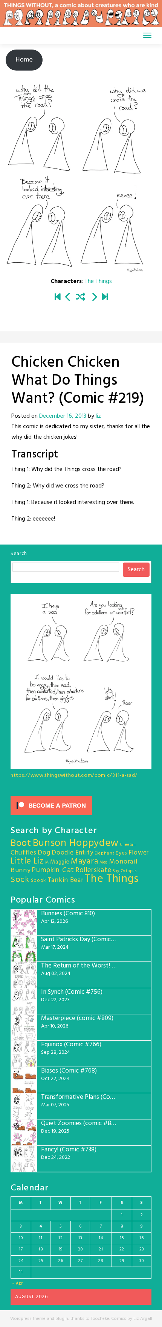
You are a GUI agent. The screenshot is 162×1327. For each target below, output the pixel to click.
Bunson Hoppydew (76, 843)
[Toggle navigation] (147, 35)
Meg (103, 862)
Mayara (84, 861)
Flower (138, 853)
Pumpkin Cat (53, 870)
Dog (44, 853)
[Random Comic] (80, 298)
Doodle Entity (72, 853)
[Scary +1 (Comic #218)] (68, 298)
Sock (20, 879)
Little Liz (27, 861)
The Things (98, 281)
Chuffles (24, 853)
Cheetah (128, 845)
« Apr (17, 1283)
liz (98, 416)
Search (19, 554)
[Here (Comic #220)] (94, 298)
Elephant (105, 853)
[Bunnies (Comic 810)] (105, 298)
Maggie (59, 862)
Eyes (121, 853)
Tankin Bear (65, 880)
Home (24, 59)
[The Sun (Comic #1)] (58, 298)
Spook (38, 881)
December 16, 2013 (62, 416)
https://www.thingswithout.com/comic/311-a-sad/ (74, 775)
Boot (21, 843)
